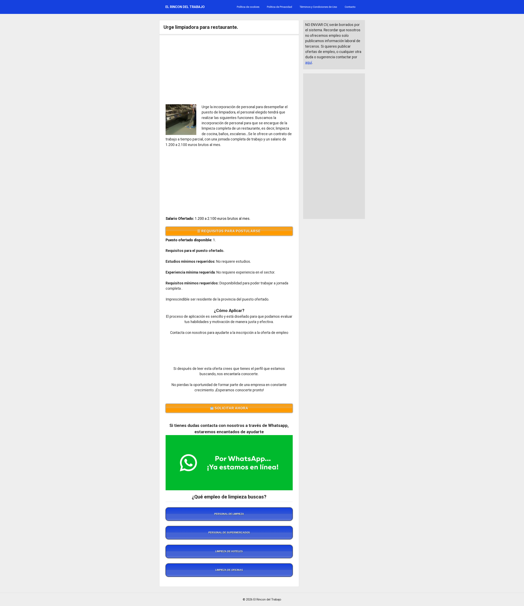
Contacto (350, 6)
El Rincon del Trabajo (185, 7)
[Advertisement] (229, 69)
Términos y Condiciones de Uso (318, 6)
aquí (308, 63)
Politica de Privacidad (279, 6)
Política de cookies (248, 6)
